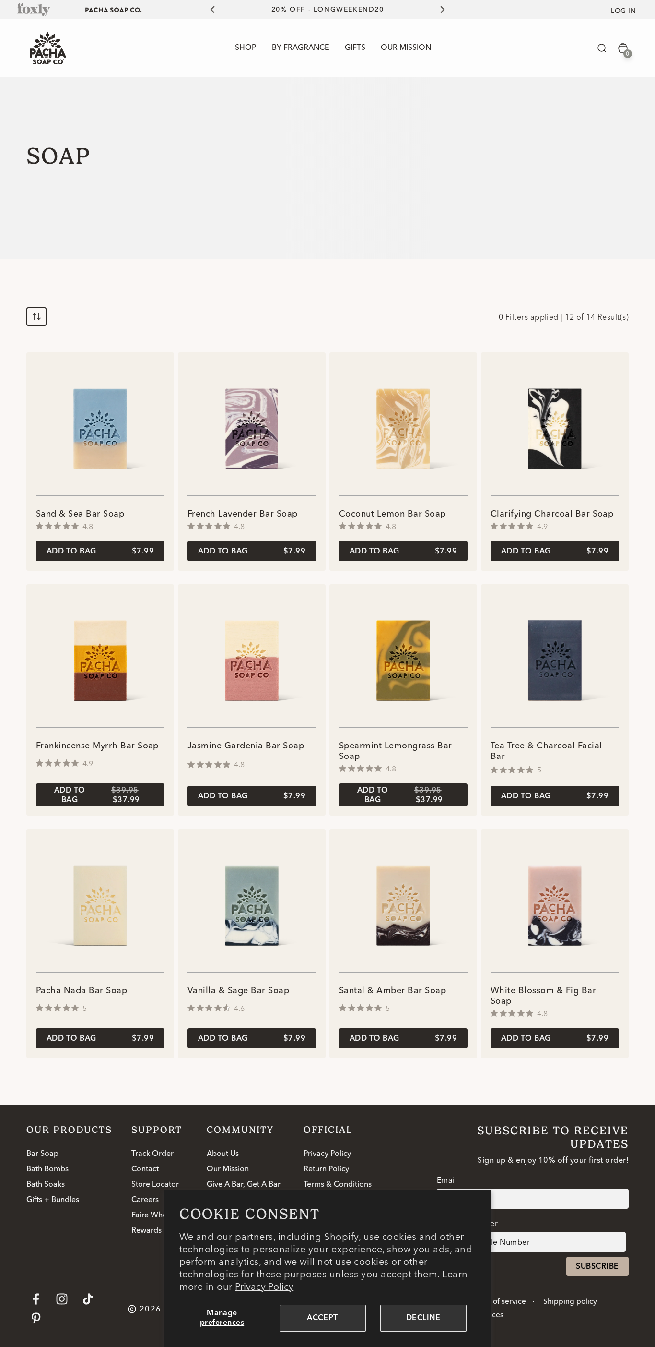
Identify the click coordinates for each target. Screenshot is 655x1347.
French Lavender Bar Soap (242, 514)
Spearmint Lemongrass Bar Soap (395, 751)
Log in (623, 11)
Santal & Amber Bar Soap (392, 990)
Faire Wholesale (159, 1215)
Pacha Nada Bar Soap (81, 990)
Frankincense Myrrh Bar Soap (97, 746)
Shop (246, 48)
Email (447, 1180)
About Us (223, 1154)
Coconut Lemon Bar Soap (392, 514)
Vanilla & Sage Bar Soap (238, 990)
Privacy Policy (264, 1286)
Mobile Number (469, 1223)
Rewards (146, 1231)
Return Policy (326, 1169)
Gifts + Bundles (52, 1200)
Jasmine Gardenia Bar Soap (245, 746)
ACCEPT (322, 1318)
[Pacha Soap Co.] (113, 9)
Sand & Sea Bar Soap (80, 514)
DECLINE (423, 1318)
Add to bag (100, 551)
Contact (145, 1169)
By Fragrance (300, 48)
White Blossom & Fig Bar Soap (543, 996)
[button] (602, 48)
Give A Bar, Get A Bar (244, 1185)
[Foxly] (34, 9)
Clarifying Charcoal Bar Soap (552, 514)
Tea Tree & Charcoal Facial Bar (546, 751)
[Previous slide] (207, 9)
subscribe (597, 1267)
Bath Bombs (47, 1169)
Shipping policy (570, 1302)
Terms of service (498, 1302)
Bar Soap (42, 1154)
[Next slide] (447, 9)
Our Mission (228, 1169)
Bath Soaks (45, 1185)
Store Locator (155, 1185)
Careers (145, 1200)
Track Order (152, 1154)
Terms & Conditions (338, 1185)
